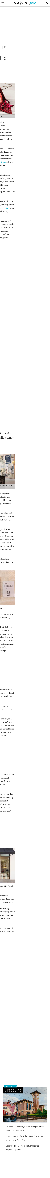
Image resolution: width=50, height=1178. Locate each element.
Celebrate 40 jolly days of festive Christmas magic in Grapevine (22, 1148)
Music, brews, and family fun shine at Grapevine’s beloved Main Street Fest (24, 1138)
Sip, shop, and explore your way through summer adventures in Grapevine (25, 1129)
